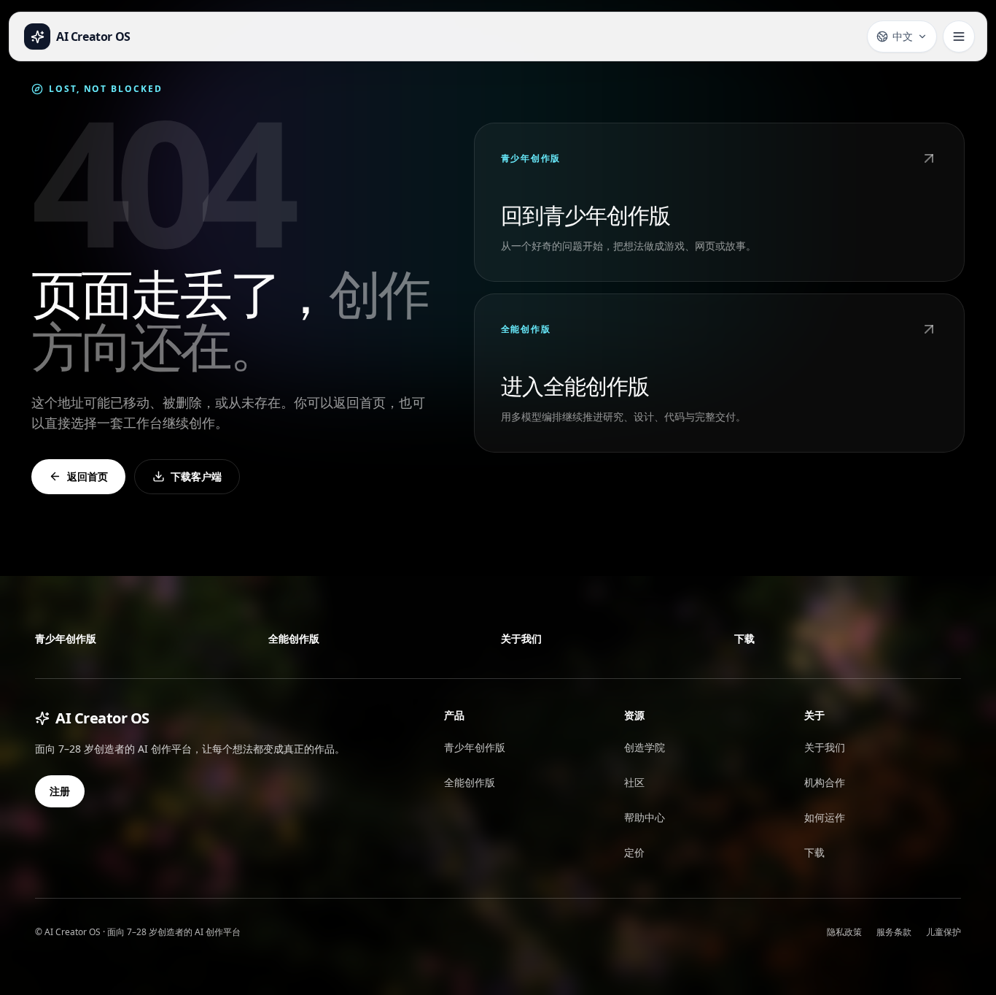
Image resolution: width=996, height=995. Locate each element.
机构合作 (824, 782)
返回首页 (87, 476)
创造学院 (644, 747)
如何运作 (824, 817)
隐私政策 (844, 932)
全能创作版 (293, 638)
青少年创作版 (65, 638)
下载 (744, 638)
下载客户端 (196, 476)
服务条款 (893, 932)
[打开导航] (959, 36)
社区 (634, 782)
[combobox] (902, 36)
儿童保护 (943, 932)
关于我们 (521, 638)
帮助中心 (644, 817)
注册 (60, 791)
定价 (634, 852)
